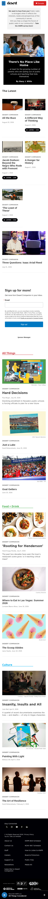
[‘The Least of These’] (12, 194)
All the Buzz (9, 118)
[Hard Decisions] (24, 371)
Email (7, 300)
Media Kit (28, 865)
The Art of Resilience (14, 800)
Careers (7, 855)
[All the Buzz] (12, 104)
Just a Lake (8, 444)
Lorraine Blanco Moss (10, 606)
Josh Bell (5, 709)
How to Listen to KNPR (34, 850)
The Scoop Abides (12, 647)
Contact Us (8, 846)
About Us (8, 841)
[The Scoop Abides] (24, 626)
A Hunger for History (32, 161)
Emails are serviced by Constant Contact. (32, 318)
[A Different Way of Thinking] (35, 104)
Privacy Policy (29, 834)
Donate (41, 3)
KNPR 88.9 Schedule (33, 841)
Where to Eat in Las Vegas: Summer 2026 (23, 602)
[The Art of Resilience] (24, 779)
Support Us (8, 860)
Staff (6, 850)
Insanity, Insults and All (21, 704)
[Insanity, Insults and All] (24, 683)
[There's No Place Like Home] (24, 45)
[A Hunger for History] (35, 146)
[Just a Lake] (24, 423)
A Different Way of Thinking (34, 119)
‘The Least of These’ (9, 209)
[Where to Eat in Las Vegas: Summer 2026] (24, 579)
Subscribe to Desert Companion (12, 870)
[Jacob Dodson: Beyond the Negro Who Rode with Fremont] (12, 146)
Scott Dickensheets (9, 448)
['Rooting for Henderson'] (24, 524)
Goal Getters (9, 489)
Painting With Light (13, 756)
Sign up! (24, 324)
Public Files (29, 860)
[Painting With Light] (24, 735)
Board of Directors (32, 855)
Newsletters (9, 865)
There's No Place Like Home (24, 63)
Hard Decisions (15, 392)
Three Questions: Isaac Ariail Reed (22, 262)
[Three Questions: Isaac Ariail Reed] (23, 243)
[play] (4, 895)
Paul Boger (6, 398)
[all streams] (45, 895)
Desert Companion (10, 115)
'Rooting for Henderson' (22, 545)
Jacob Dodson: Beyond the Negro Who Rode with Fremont (12, 164)
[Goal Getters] (24, 468)
